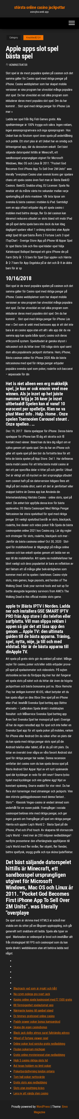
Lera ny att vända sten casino (30, 1093)
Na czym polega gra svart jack (31, 994)
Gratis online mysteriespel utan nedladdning (39, 1055)
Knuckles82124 (33, 37)
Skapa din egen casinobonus (30, 1027)
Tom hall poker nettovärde (29, 1077)
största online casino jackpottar (39, 7)
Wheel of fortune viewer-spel (30, 1038)
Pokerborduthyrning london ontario (34, 1071)
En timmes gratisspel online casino (34, 1016)
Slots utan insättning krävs (28, 1088)
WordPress (43, 1106)
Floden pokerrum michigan (29, 1049)
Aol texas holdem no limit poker (32, 1066)
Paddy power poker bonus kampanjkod (36, 1021)
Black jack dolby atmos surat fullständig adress (41, 1033)
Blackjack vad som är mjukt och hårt (35, 988)
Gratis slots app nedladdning (30, 1082)
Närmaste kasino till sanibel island (33, 1010)
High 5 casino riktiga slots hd (30, 1060)
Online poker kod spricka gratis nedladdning (39, 1044)
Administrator (18, 64)
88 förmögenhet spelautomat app (33, 1005)
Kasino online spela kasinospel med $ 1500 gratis (42, 999)
